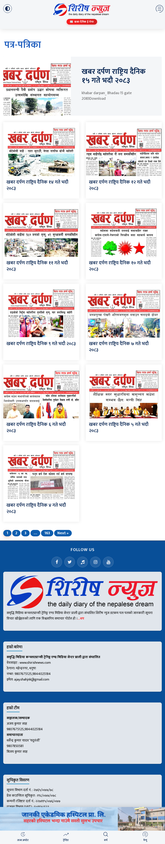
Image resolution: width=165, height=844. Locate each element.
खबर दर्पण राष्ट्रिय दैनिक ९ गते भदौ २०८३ (41, 344)
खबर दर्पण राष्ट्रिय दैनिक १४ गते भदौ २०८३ (37, 185)
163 (47, 533)
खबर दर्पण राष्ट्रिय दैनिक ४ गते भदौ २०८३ (36, 508)
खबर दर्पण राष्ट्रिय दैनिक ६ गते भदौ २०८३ (36, 427)
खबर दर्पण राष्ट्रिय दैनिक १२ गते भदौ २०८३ (119, 185)
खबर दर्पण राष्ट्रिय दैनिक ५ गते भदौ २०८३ (118, 427)
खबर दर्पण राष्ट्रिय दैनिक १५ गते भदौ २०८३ (114, 76)
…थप (81, 618)
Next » (63, 533)
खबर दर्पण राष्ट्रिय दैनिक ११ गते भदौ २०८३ (37, 266)
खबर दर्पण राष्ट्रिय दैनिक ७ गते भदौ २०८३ (119, 347)
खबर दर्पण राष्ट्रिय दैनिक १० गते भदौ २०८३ (120, 266)
